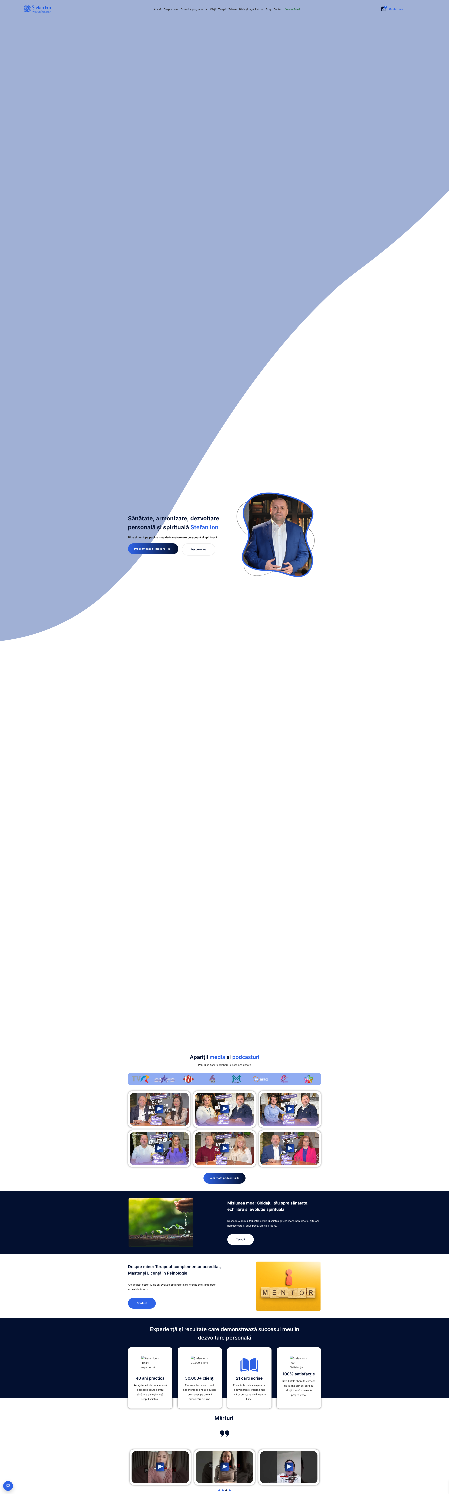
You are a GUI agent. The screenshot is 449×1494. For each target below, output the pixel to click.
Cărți (213, 9)
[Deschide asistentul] (8, 1486)
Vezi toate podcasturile (225, 1177)
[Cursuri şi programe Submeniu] (206, 9)
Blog (268, 9)
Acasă (157, 9)
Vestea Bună (292, 9)
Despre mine (171, 9)
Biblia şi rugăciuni (249, 9)
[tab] (219, 1490)
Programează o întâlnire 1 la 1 (153, 548)
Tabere (233, 9)
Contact (278, 9)
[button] (159, 1109)
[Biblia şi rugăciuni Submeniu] (262, 9)
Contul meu (396, 9)
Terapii (222, 9)
